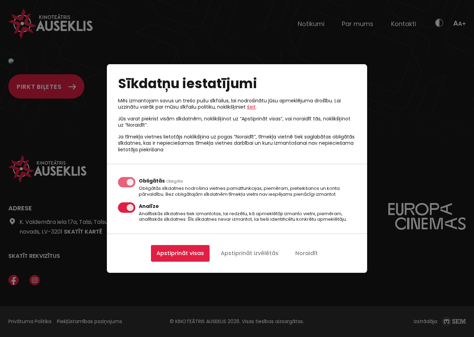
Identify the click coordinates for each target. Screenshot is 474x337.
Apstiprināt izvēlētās (250, 253)
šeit (251, 106)
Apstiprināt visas (180, 253)
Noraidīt (306, 253)
